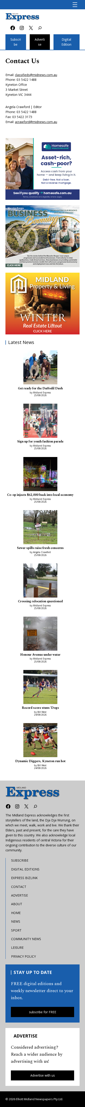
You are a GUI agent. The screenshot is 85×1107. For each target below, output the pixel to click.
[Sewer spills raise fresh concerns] (40, 528)
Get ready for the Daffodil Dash (40, 388)
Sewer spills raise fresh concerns (40, 548)
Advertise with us (42, 1075)
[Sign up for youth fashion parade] (40, 421)
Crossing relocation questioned (40, 601)
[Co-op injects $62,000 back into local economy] (40, 474)
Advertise (40, 42)
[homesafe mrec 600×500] (42, 169)
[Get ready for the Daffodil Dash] (40, 368)
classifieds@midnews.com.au (36, 75)
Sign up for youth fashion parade (40, 441)
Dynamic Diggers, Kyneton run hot (40, 761)
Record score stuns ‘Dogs (40, 708)
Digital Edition (66, 42)
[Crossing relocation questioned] (40, 581)
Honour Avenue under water (40, 655)
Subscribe (15, 42)
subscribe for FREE (42, 1012)
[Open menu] (75, 4)
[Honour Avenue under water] (40, 634)
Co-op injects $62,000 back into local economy (40, 495)
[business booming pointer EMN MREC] (42, 236)
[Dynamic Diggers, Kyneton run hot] (40, 741)
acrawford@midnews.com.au (36, 122)
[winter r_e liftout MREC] (42, 304)
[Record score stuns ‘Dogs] (40, 687)
